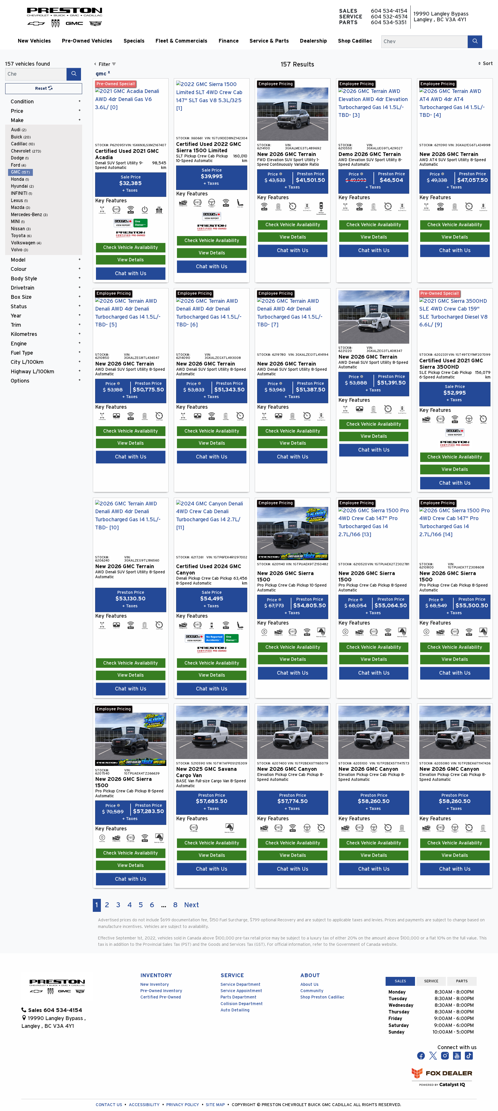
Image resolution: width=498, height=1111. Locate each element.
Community (311, 991)
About (310, 975)
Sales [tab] (400, 981)
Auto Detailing (235, 1010)
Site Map (216, 1105)
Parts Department (238, 997)
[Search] (475, 41)
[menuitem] (45, 130)
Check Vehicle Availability (130, 247)
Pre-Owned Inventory (161, 991)
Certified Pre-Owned (160, 997)
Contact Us (109, 1105)
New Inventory (154, 984)
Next (191, 905)
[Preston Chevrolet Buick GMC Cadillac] (64, 17)
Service (232, 975)
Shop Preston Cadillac (322, 997)
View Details (130, 260)
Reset (41, 88)
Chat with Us (130, 273)
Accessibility (145, 1105)
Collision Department (241, 1004)
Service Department (240, 984)
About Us (309, 984)
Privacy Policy (183, 1105)
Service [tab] (431, 981)
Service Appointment (241, 991)
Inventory (156, 975)
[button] (34, 41)
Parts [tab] (462, 981)
